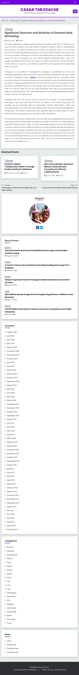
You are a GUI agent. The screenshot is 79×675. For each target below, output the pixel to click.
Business (8, 247)
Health (7, 291)
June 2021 (11, 514)
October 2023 (12, 412)
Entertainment (12, 555)
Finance (10, 558)
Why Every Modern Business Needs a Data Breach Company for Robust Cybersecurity (58, 168)
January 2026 (12, 347)
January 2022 (12, 491)
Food (9, 562)
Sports (9, 615)
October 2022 (12, 457)
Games (9, 566)
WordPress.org (12, 652)
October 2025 (12, 359)
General (10, 570)
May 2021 (11, 518)
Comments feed (13, 648)
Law (8, 581)
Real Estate (11, 596)
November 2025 (13, 355)
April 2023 (11, 435)
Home (9, 577)
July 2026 (10, 336)
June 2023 (11, 427)
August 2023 (12, 419)
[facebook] (37, 227)
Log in (9, 641)
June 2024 (11, 393)
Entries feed (11, 645)
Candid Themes (60, 670)
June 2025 (11, 362)
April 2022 (11, 480)
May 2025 (11, 366)
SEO (8, 600)
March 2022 (11, 484)
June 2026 (11, 340)
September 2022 (13, 461)
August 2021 (12, 507)
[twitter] (41, 227)
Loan (9, 585)
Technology (9, 29)
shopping (10, 604)
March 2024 (11, 400)
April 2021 (11, 522)
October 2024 (12, 378)
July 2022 (10, 469)
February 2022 (12, 488)
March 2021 (11, 526)
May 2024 (11, 397)
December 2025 (13, 351)
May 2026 (11, 343)
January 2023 (12, 446)
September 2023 (13, 416)
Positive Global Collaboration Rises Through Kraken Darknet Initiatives (19, 167)
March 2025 (11, 370)
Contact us (6, 2)
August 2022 (12, 465)
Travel (9, 623)
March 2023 (11, 438)
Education (10, 551)
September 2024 (13, 381)
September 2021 (13, 503)
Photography (12, 593)
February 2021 (12, 529)
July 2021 (10, 510)
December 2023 (13, 404)
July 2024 (10, 389)
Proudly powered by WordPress (25, 670)
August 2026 (12, 332)
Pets (8, 589)
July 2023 (10, 423)
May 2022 (11, 476)
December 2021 (13, 495)
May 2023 (11, 431)
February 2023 (12, 442)
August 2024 (12, 385)
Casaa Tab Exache (40, 9)
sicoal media (11, 608)
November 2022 (13, 453)
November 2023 (13, 408)
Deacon (20, 40)
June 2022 (11, 472)
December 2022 (13, 450)
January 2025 (12, 374)
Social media (11, 612)
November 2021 (13, 499)
